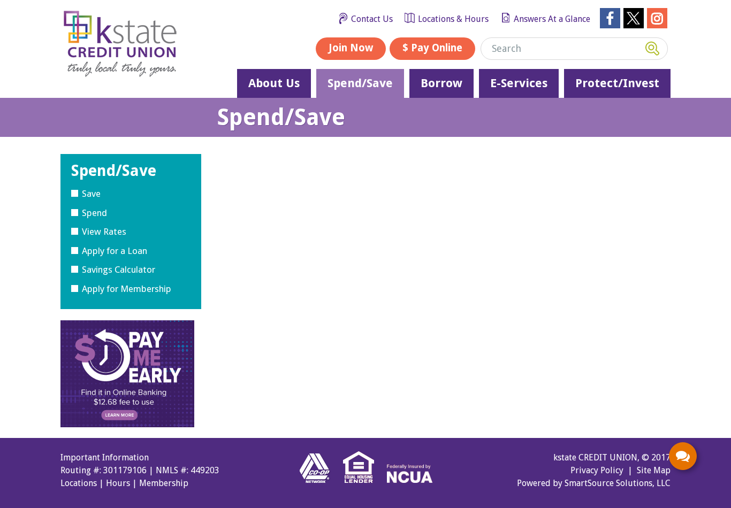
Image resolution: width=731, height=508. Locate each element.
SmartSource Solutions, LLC (618, 483)
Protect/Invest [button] (617, 83)
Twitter (633, 18)
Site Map (654, 470)
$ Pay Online (432, 48)
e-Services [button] (518, 83)
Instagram (657, 18)
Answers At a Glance (552, 19)
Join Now (351, 48)
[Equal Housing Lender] (364, 487)
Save (91, 193)
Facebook (610, 18)
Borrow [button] (441, 83)
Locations (78, 483)
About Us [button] (274, 83)
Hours (118, 483)
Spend (94, 212)
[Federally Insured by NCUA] (409, 487)
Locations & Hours (453, 19)
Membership (163, 483)
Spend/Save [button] (360, 83)
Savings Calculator (118, 269)
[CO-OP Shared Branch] (320, 487)
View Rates (104, 231)
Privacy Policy (596, 470)
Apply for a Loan (114, 250)
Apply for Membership (126, 288)
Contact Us (372, 19)
